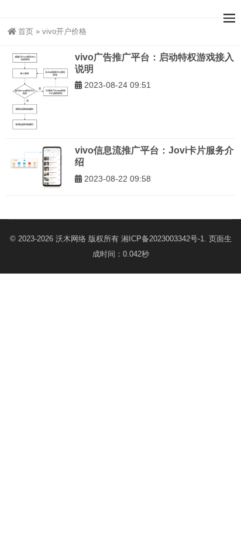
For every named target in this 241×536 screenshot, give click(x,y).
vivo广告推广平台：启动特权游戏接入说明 (154, 63)
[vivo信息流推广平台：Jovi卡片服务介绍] (37, 167)
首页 (25, 31)
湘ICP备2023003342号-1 (162, 238)
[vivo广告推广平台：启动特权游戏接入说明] (37, 92)
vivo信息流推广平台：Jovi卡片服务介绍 (154, 156)
